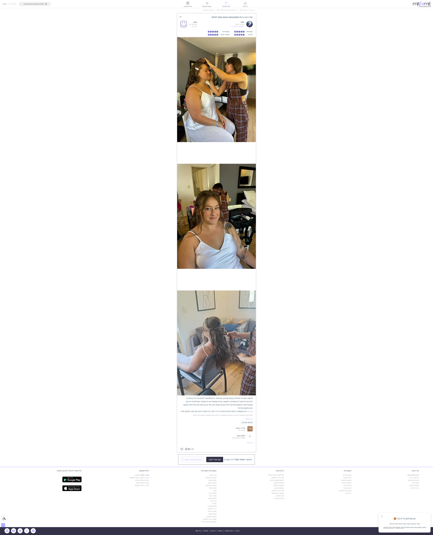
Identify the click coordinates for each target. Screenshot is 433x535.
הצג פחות (249, 419)
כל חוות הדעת (414, 477)
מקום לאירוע (347, 475)
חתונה (214, 503)
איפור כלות (212, 496)
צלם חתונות (212, 514)
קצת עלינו (415, 483)
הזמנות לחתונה (278, 485)
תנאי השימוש (399, 527)
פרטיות (213, 531)
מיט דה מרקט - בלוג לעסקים (139, 477)
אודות (237, 531)
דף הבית (252, 10)
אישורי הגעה (212, 511)
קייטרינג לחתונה (210, 485)
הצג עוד (250, 442)
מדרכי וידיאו (414, 488)
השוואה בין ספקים (278, 493)
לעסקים (142, 475)
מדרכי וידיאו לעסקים (142, 485)
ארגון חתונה (347, 488)
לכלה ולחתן (347, 477)
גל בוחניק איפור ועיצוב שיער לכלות (226, 10)
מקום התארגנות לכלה (209, 522)
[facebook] (33, 533)
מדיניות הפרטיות (388, 527)
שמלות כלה (212, 493)
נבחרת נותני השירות (142, 480)
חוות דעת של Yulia (208, 10)
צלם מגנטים (212, 506)
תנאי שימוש (229, 531)
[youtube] (14, 533)
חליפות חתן (212, 498)
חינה (214, 490)
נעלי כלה (213, 501)
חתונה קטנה (212, 480)
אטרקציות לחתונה (345, 490)
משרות (205, 531)
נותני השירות (243, 10)
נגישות (220, 531)
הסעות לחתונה (211, 516)
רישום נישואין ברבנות (277, 480)
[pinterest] (8, 533)
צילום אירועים (346, 483)
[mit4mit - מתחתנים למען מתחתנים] (422, 4)
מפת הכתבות (279, 498)
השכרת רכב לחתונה (209, 519)
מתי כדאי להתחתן (278, 477)
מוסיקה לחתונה (346, 480)
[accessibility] (4, 518)
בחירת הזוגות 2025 (142, 483)
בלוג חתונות (280, 496)
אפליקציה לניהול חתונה (276, 475)
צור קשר (198, 531)
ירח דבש (348, 493)
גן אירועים (213, 475)
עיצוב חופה (212, 488)
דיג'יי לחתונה (211, 509)
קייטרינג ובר (347, 485)
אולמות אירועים (211, 477)
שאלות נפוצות (414, 485)
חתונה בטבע (212, 483)
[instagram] (27, 533)
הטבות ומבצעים (413, 480)
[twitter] (20, 533)
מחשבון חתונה (279, 488)
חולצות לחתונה (279, 483)
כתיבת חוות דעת (413, 475)
